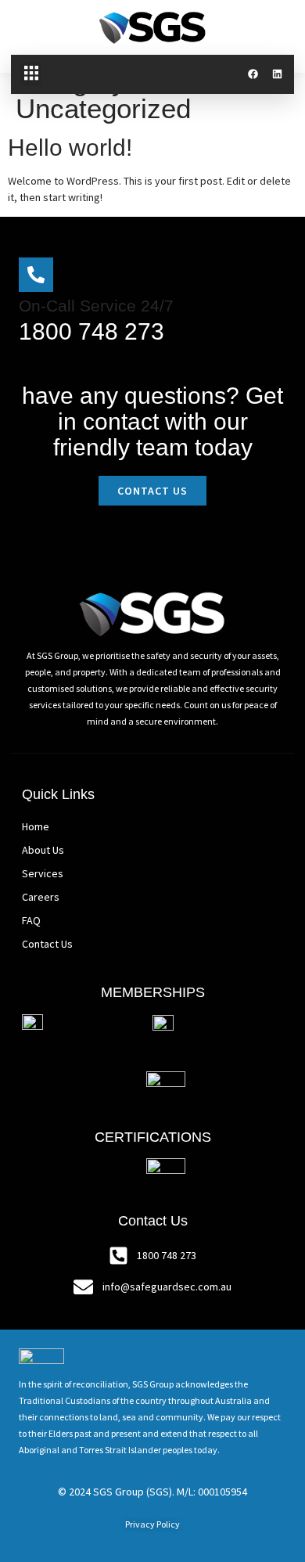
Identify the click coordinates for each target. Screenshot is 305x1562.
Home (35, 826)
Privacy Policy (152, 1524)
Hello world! (70, 147)
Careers (40, 897)
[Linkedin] (277, 74)
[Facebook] (253, 74)
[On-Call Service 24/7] (36, 274)
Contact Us (47, 944)
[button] (30, 74)
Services (42, 873)
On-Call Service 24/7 (96, 306)
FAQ (31, 920)
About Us (43, 850)
